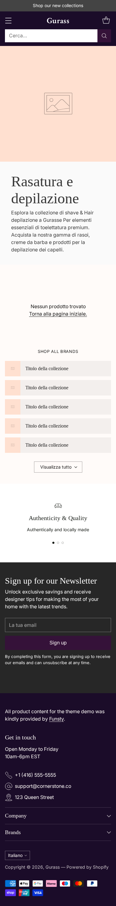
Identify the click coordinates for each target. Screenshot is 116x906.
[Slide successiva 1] (53, 543)
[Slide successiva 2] (58, 543)
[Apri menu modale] (8, 20)
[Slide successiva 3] (63, 543)
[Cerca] (104, 35)
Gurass (52, 867)
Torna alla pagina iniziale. (58, 314)
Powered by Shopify (88, 867)
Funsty (56, 719)
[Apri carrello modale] (106, 20)
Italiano (15, 855)
